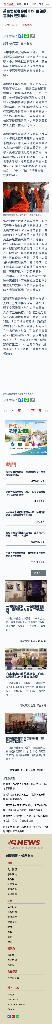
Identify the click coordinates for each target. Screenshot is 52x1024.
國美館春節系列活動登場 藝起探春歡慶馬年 (25, 740)
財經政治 (12, 889)
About (11, 994)
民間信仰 (12, 960)
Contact (12, 1009)
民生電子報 (39, 501)
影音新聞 (35, 641)
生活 (34, 4)
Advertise (13, 999)
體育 (10, 942)
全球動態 (12, 894)
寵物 (10, 937)
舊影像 (11, 955)
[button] (38, 573)
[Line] (17, 1016)
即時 (19, 4)
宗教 (10, 932)
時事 (26, 4)
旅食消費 (40, 562)
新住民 (11, 879)
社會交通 (12, 884)
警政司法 (35, 542)
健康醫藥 (12, 869)
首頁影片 (41, 770)
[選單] (47, 3)
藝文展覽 (27, 24)
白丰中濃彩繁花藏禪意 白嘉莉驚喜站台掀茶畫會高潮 (25, 675)
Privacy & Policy (17, 1004)
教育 (42, 522)
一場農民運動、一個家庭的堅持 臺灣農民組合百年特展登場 (25, 609)
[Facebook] (9, 1016)
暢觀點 (42, 4)
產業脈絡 (35, 481)
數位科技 (12, 917)
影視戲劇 (12, 912)
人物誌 (11, 965)
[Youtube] (13, 1016)
